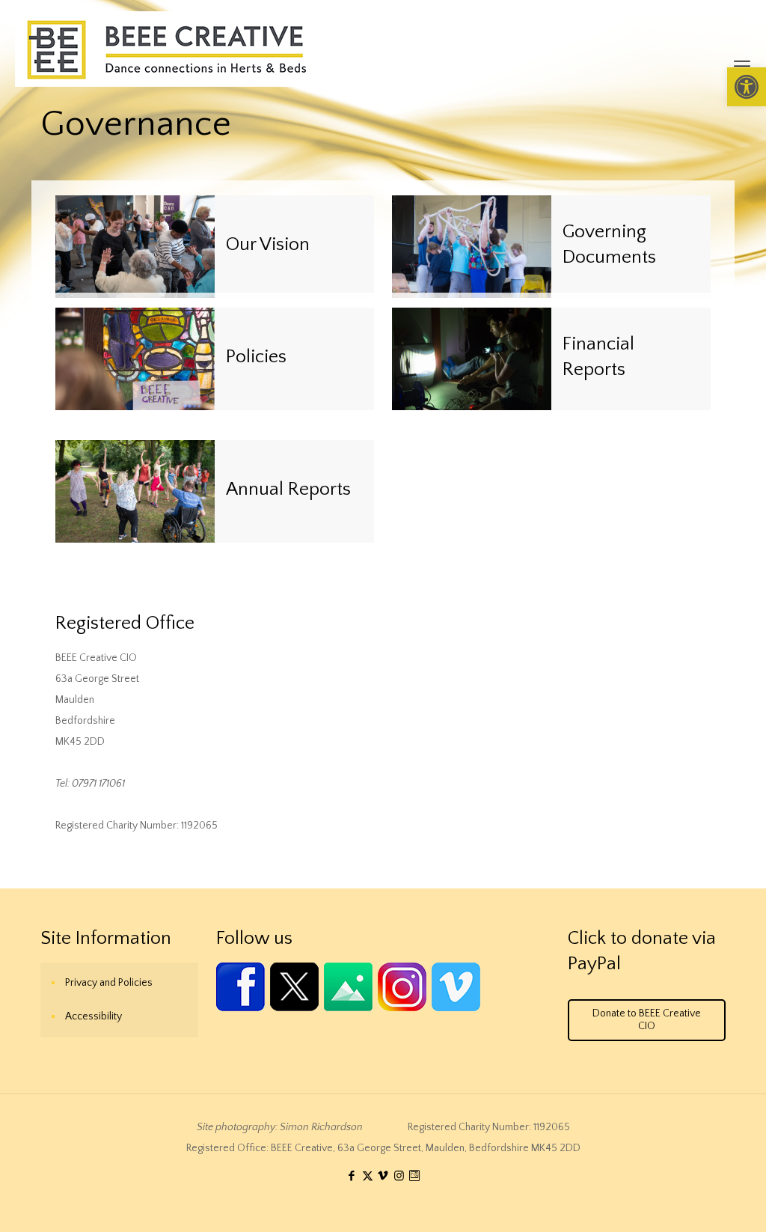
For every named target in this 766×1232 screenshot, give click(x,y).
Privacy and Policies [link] (109, 983)
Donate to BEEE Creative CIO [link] (646, 1019)
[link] (746, 86)
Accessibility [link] (93, 1016)
